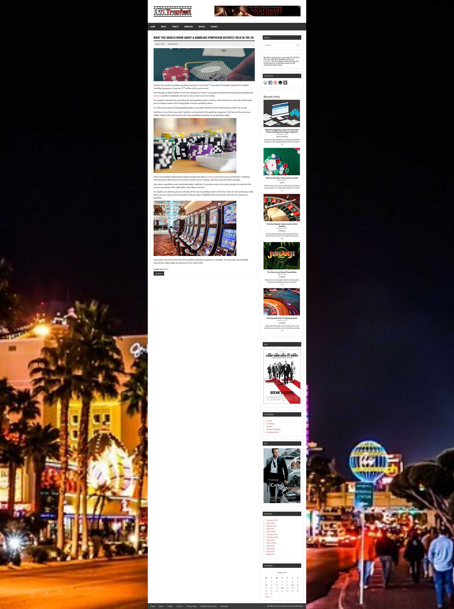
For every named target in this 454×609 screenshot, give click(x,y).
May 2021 (270, 528)
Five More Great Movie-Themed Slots (282, 272)
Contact (214, 26)
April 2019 (270, 554)
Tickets (175, 26)
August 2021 (271, 526)
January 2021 (272, 534)
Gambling (188, 26)
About (163, 26)
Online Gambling (273, 429)
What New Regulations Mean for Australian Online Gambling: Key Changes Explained (282, 131)
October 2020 (272, 537)
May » (267, 596)
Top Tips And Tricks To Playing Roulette (282, 318)
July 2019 (270, 545)
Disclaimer (224, 606)
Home (153, 26)
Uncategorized (272, 432)
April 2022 (270, 523)
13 (292, 585)
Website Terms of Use (209, 606)
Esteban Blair (173, 44)
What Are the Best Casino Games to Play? (282, 178)
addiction (157, 95)
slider (166, 269)
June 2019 (270, 548)
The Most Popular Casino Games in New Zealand (281, 225)
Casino (269, 420)
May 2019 (270, 551)
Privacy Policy (191, 606)
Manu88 (267, 61)
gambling (210, 176)
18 (282, 588)
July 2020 (270, 540)
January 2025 (272, 520)
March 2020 (271, 543)
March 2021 (271, 531)
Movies (202, 26)
